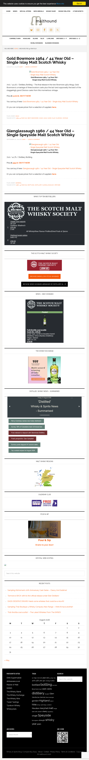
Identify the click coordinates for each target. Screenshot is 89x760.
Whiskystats (11, 709)
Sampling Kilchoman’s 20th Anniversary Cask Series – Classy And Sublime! (37, 590)
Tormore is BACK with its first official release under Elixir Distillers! (33, 596)
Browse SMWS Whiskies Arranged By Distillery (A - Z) (44, 284)
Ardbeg (48, 681)
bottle (52, 681)
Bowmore (34, 118)
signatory (50, 711)
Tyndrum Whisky (13, 705)
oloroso (59, 118)
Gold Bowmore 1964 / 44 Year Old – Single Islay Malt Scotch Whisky (40, 60)
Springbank (35, 720)
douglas (47, 694)
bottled (36, 684)
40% (33, 681)
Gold (17, 116)
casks (41, 118)
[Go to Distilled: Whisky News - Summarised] (44, 453)
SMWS (9, 688)
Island (51, 701)
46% (40, 681)
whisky (49, 719)
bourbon (54, 685)
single (34, 715)
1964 (17, 118)
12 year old (44, 678)
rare (33, 711)
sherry (44, 711)
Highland (44, 700)
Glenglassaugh (48, 185)
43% (37, 681)
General (18, 183)
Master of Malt (12, 685)
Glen (52, 693)
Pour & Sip (44, 540)
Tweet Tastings (13, 702)
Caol (40, 689)
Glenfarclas (36, 697)
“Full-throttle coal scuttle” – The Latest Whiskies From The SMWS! (34, 612)
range (55, 708)
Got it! (79, 3)
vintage (65, 118)
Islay (53, 118)
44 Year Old (23, 118)
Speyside (57, 185)
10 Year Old (36, 678)
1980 (44, 681)
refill (36, 711)
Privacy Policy (55, 752)
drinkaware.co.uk (13, 681)
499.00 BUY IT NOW (21, 163)
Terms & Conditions (68, 752)
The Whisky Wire (13, 699)
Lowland (49, 705)
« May (6, 660)
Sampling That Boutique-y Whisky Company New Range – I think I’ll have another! (40, 607)
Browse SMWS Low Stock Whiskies (44, 276)
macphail (44, 708)
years (39, 724)
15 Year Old (52, 678)
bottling (31, 185)
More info (60, 3)
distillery (38, 185)
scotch (40, 711)
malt (51, 708)
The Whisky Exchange (15, 695)
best (29, 118)
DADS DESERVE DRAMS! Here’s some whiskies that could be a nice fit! (36, 601)
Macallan (35, 708)
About (40, 752)
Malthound (44, 21)
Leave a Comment (31, 67)
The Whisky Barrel (14, 692)
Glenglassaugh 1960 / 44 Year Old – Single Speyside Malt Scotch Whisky (41, 133)
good (49, 118)
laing (38, 705)
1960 (17, 185)
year (34, 724)
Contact (46, 752)
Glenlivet (42, 697)
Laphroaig (43, 705)
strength (42, 720)
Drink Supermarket (14, 678)
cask (44, 689)
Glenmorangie (50, 697)
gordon (35, 701)
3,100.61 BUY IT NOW (22, 96)
